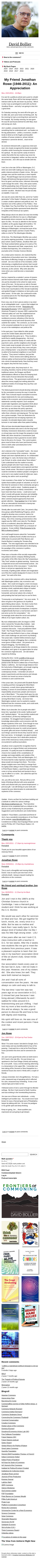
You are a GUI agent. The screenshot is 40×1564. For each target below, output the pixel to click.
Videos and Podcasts (12, 62)
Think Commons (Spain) (10, 1530)
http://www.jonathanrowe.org (12, 804)
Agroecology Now (8, 1398)
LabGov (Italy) (7, 1482)
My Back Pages (10, 66)
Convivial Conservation (10, 1420)
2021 (27, 69)
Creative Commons (9, 1423)
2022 (21, 69)
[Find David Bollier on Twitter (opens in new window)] (8, 1560)
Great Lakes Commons (10, 1448)
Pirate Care (6, 1502)
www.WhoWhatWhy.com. (21, 819)
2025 (5, 69)
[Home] (20, 20)
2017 (16, 71)
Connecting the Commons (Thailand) (15, 1417)
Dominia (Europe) (8, 1429)
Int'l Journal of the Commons (12, 1465)
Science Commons (8, 1513)
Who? (4, 1374)
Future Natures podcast (10, 1440)
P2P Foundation (7, 1494)
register (12, 830)
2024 (11, 69)
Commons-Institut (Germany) (12, 1412)
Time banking (19, 501)
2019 (5, 71)
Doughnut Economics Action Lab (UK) (15, 1431)
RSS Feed (5, 1170)
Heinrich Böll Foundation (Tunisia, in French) (18, 1454)
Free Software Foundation (11, 1434)
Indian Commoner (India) (11, 1457)
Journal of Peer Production (11, 1477)
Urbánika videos (7, 1533)
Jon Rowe (7, 1033)
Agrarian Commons (9, 1395)
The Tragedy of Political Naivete (13, 1379)
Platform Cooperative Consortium (14, 1505)
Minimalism (6, 1385)
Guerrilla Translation (9, 1451)
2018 (11, 71)
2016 (21, 71)
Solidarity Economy (9, 1524)
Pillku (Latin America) (9, 1499)
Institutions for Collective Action (13, 1471)
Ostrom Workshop (8, 1488)
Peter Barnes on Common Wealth (14, 1496)
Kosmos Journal (7, 1479)
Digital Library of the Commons (13, 1426)
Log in (4, 830)
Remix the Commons (9, 1508)
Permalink (5, 846)
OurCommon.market (9, 1491)
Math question (8, 1159)
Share (4, 1142)
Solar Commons (7, 1516)
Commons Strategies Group (12, 1414)
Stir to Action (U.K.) (8, 1527)
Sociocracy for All (8, 1522)
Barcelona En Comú (9, 1401)
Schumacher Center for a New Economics (17, 1510)
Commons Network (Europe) (12, 1409)
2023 (16, 69)
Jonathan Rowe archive (10, 1474)
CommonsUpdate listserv (11, 1173)
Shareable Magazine (9, 1519)
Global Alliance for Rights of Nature (14, 1446)
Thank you (7, 839)
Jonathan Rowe (10, 860)
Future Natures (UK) (9, 1437)
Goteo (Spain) (7, 1443)
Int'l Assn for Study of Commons (13, 1462)
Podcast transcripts (9, 1178)
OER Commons (7, 1485)
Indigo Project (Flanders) (10, 1460)
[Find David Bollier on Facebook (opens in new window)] (4, 1560)
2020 (32, 69)
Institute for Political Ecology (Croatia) (15, 1468)
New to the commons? (12, 57)
